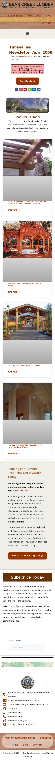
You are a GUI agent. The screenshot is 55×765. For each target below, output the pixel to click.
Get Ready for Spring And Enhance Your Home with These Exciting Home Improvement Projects (27, 202)
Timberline (21, 57)
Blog (48, 15)
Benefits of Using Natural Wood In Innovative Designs (24, 284)
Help (15, 744)
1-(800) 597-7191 (20, 490)
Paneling (45, 737)
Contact (46, 22)
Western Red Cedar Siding (19, 737)
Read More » (14, 210)
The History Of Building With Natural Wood (24, 365)
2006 (29, 57)
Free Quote (34, 15)
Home (13, 57)
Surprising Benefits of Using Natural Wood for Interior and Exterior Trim (25, 446)
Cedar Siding (15, 15)
